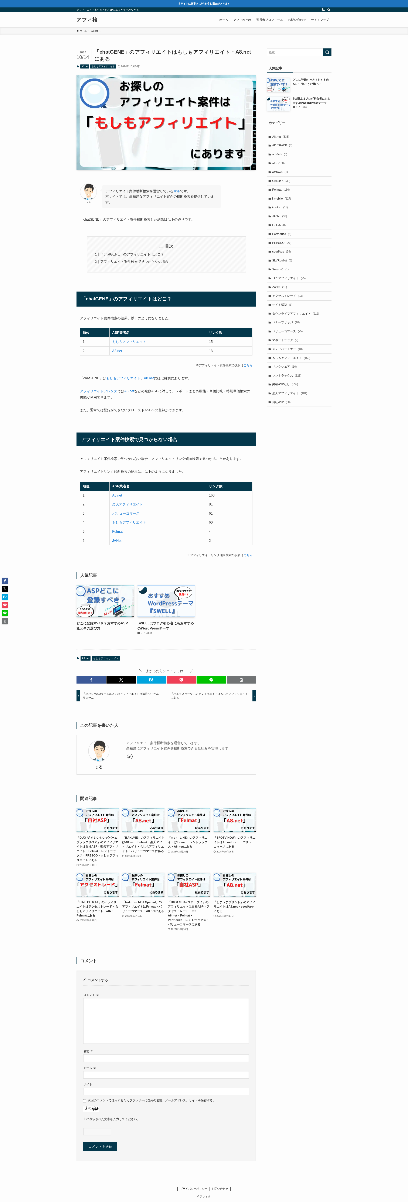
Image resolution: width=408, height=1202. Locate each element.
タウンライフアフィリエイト (295, 313)
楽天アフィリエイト (127, 504)
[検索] (329, 9)
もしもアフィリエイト (103, 66)
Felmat (117, 531)
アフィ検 (87, 19)
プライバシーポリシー (193, 1188)
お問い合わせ (220, 1188)
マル (176, 191)
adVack (279, 154)
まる (99, 767)
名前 (88, 1051)
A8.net (84, 66)
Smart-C (280, 269)
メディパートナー (287, 349)
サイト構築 (282, 304)
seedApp (281, 251)
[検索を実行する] (327, 52)
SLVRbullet (282, 260)
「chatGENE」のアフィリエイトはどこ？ (132, 254)
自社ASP (281, 402)
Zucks (279, 287)
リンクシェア (284, 366)
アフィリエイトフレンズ (98, 391)
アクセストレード (287, 295)
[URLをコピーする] (241, 680)
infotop (280, 207)
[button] (91, 680)
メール (89, 1067)
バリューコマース (126, 513)
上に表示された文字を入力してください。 (111, 1119)
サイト (87, 1084)
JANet (117, 540)
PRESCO (281, 242)
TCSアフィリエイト (289, 278)
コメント (91, 994)
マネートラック (285, 340)
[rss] (323, 9)
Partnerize (281, 234)
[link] (130, 756)
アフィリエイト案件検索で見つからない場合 (134, 261)
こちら (248, 365)
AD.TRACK (282, 145)
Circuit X (281, 181)
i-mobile (281, 198)
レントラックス (286, 375)
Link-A (279, 225)
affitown (280, 172)
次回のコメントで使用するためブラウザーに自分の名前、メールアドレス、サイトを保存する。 (152, 1100)
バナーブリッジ (286, 322)
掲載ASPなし (285, 384)
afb (278, 163)
